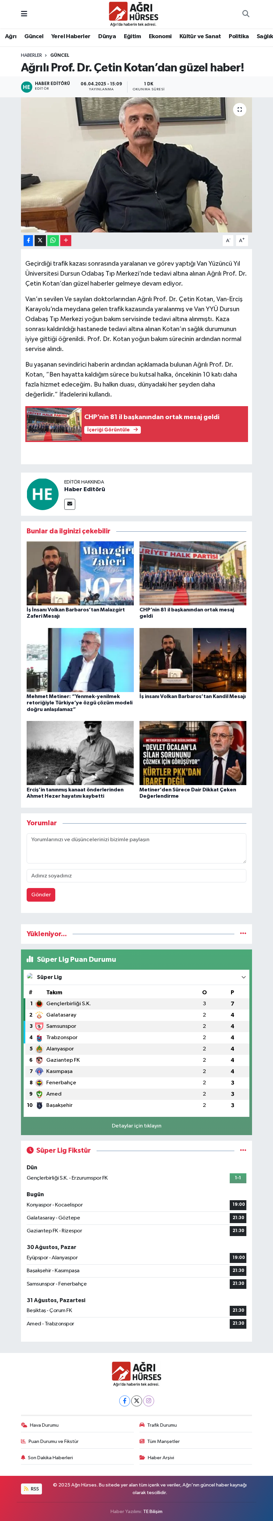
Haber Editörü (84, 489)
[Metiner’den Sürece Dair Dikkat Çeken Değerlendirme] (193, 753)
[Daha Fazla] (65, 240)
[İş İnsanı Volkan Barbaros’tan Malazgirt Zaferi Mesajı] (80, 573)
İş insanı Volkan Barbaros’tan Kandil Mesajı (192, 696)
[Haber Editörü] (43, 494)
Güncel (33, 37)
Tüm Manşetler (163, 1441)
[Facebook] (124, 1400)
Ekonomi (160, 37)
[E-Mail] (69, 504)
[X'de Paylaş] (40, 240)
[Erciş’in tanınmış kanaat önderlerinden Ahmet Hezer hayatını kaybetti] (80, 753)
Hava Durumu (44, 1425)
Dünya (107, 37)
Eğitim (132, 37)
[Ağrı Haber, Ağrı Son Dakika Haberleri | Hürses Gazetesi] (133, 13)
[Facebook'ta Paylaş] (28, 240)
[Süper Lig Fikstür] (243, 1150)
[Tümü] (243, 934)
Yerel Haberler (71, 37)
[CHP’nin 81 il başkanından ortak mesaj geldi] (193, 573)
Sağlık (265, 37)
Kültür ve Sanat (200, 37)
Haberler (31, 55)
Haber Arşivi (161, 1457)
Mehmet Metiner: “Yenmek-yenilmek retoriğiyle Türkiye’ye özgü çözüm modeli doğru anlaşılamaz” (80, 703)
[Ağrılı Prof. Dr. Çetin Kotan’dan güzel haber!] (136, 164)
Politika (239, 37)
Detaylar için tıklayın (136, 1126)
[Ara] (245, 14)
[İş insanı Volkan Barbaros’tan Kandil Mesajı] (193, 660)
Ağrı (11, 37)
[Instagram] (148, 1400)
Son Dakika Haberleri (50, 1457)
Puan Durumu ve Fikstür (54, 1441)
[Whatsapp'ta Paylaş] (53, 240)
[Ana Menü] (24, 14)
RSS (34, 1488)
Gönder (41, 895)
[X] (136, 1400)
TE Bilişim (152, 1511)
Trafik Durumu (162, 1425)
